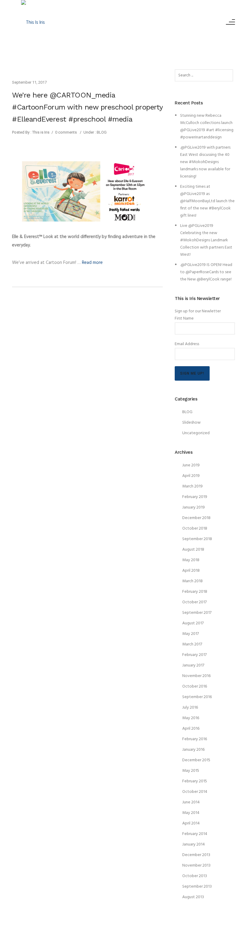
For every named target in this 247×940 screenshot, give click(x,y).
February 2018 (194, 591)
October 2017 (194, 602)
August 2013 (193, 897)
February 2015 (194, 781)
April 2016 (190, 728)
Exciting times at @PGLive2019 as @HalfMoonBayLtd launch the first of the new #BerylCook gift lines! (207, 201)
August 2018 (193, 549)
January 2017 (193, 665)
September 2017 (196, 612)
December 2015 (196, 760)
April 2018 (191, 570)
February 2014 (194, 833)
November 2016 (196, 676)
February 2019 (194, 496)
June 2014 (191, 802)
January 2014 (193, 844)
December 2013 (196, 855)
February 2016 (194, 739)
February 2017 (194, 654)
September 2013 (197, 886)
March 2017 (192, 644)
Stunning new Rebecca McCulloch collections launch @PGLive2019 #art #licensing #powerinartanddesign (206, 126)
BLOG (101, 132)
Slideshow (191, 422)
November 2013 (196, 865)
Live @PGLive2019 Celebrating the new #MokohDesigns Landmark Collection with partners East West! (206, 240)
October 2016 (194, 686)
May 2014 (190, 812)
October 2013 (194, 876)
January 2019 (193, 507)
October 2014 (194, 791)
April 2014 (191, 823)
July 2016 (190, 707)
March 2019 (192, 486)
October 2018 (194, 528)
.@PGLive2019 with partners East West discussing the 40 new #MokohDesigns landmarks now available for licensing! (205, 162)
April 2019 (191, 475)
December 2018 (196, 518)
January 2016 (193, 749)
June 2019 (191, 465)
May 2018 (190, 560)
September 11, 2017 (29, 82)
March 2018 (192, 581)
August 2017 (193, 623)
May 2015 (190, 770)
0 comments (66, 132)
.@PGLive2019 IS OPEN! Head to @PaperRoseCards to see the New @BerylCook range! (206, 272)
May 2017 (190, 633)
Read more (92, 262)
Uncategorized (196, 433)
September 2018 (197, 539)
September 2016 (197, 697)
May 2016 (190, 718)
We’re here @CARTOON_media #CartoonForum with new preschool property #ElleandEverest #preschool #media (87, 107)
